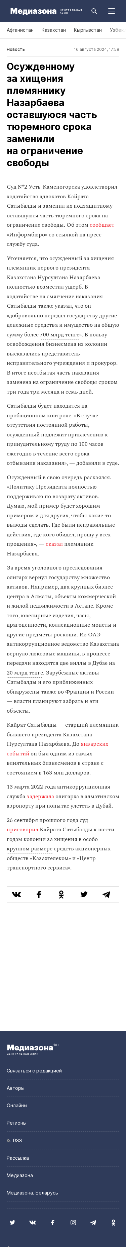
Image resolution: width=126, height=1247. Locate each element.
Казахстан (54, 30)
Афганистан (20, 30)
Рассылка (18, 1158)
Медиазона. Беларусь (32, 1193)
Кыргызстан (88, 30)
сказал (54, 544)
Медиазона (20, 1175)
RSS (16, 1140)
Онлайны (17, 1105)
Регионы (17, 1123)
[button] (111, 11)
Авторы (16, 1088)
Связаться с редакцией (34, 1070)
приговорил (22, 829)
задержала (40, 796)
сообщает (102, 225)
